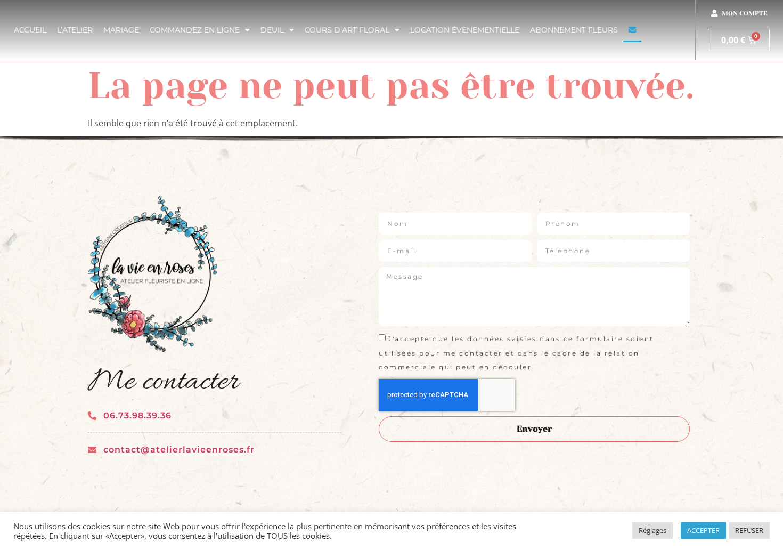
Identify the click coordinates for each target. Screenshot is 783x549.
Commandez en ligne (195, 30)
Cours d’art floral (347, 30)
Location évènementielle (464, 30)
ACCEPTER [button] (703, 530)
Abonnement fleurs (574, 30)
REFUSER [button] (749, 530)
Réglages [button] (652, 530)
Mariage (121, 30)
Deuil (272, 30)
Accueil (30, 30)
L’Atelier (75, 30)
